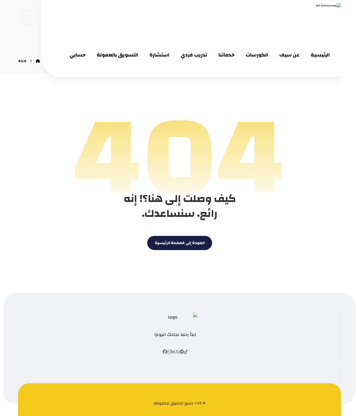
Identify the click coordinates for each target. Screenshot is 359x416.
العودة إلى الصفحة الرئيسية (179, 243)
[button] (186, 352)
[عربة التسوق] (29, 17)
